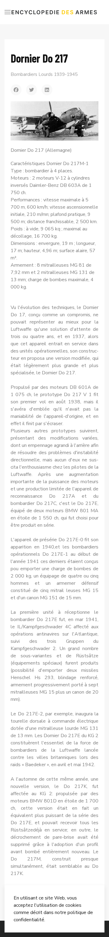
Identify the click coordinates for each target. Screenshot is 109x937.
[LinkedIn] (46, 89)
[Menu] (8, 12)
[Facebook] (16, 89)
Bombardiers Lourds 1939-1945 (44, 74)
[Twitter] (31, 89)
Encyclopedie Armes (54, 12)
